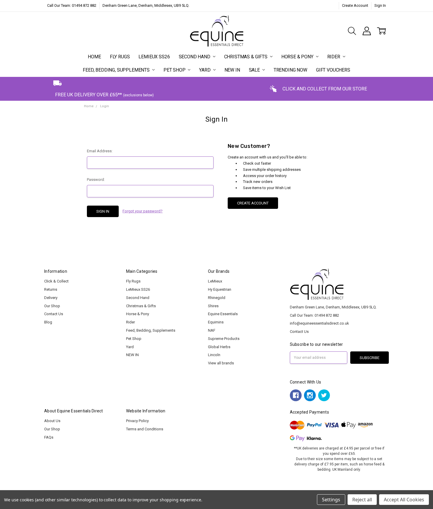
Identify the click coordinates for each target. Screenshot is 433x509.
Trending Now (290, 70)
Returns (50, 289)
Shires (213, 306)
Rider (334, 57)
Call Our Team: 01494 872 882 (71, 5)
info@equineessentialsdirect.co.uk (319, 323)
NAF (211, 330)
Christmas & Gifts (246, 57)
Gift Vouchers (333, 70)
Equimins (216, 322)
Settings (331, 499)
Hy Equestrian (219, 289)
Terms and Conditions (144, 429)
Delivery (50, 297)
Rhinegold (216, 297)
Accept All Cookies (404, 499)
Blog (48, 322)
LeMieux (215, 281)
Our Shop (52, 306)
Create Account (355, 5)
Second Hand (195, 57)
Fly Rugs (120, 57)
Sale (255, 70)
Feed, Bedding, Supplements (117, 70)
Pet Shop (175, 70)
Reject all (362, 499)
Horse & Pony (298, 57)
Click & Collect (56, 281)
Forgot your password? (143, 211)
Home (94, 57)
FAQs (48, 437)
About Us (52, 421)
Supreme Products (223, 338)
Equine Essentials (223, 314)
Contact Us (53, 314)
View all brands (221, 363)
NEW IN (232, 70)
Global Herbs (219, 347)
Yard (205, 70)
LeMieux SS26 (154, 57)
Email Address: (100, 151)
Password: (96, 179)
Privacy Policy (137, 421)
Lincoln (214, 355)
